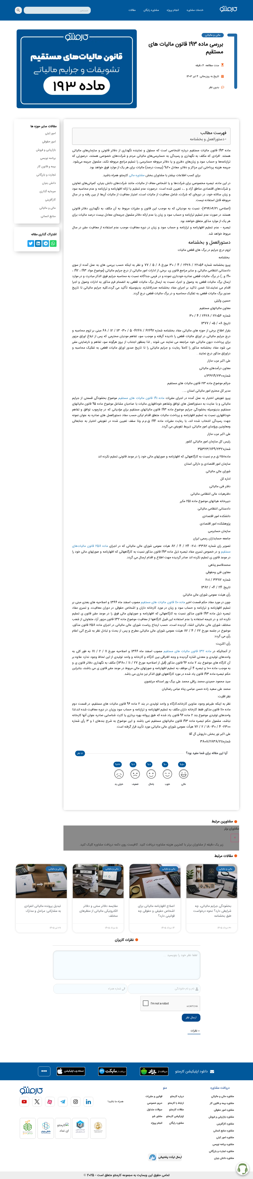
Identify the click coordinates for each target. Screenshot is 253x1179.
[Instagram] (75, 1101)
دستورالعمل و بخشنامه (207, 139)
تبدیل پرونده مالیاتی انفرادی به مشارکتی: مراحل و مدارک (42, 909)
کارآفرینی (50, 199)
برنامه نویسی (48, 158)
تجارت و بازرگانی (46, 174)
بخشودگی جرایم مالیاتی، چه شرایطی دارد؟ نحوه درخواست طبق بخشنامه (212, 911)
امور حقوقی (49, 141)
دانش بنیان (49, 183)
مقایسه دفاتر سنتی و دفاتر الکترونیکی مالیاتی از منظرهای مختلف (98, 911)
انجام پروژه (173, 10)
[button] (53, 243)
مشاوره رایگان (151, 10)
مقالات (132, 10)
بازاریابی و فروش (46, 150)
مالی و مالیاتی (212, 35)
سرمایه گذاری (48, 191)
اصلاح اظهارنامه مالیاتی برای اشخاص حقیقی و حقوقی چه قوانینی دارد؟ (156, 911)
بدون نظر (214, 87)
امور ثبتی (50, 133)
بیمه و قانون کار (46, 166)
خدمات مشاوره (195, 10)
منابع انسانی (48, 216)
